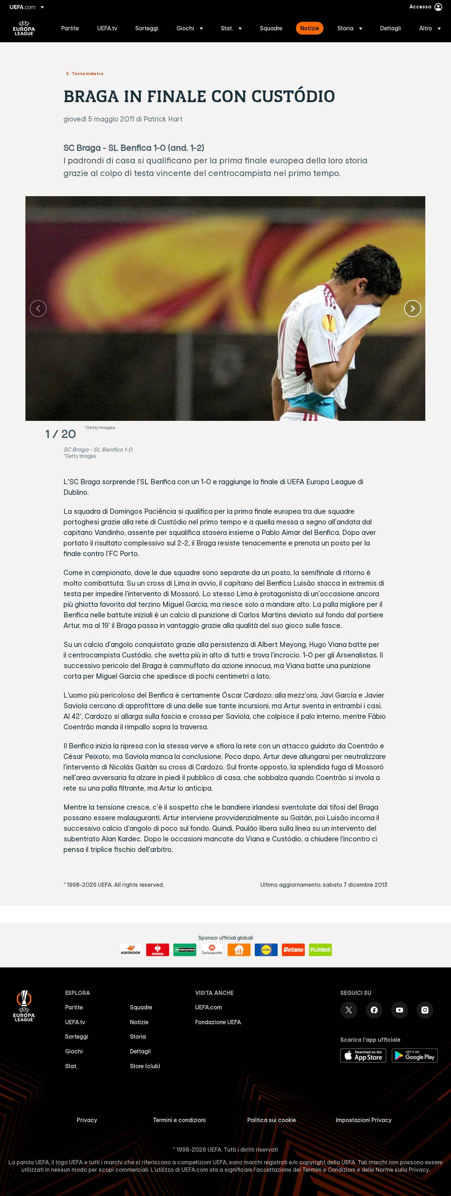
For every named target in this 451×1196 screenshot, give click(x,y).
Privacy (87, 1120)
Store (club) (145, 1066)
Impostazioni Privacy (364, 1120)
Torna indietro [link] (87, 73)
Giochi (74, 1051)
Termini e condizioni (179, 1120)
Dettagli (140, 1051)
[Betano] (293, 949)
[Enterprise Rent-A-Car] (184, 949)
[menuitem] (70, 28)
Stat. (71, 1066)
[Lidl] (266, 949)
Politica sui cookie (271, 1120)
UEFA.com (208, 1007)
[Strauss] (157, 949)
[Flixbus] (320, 949)
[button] (190, 28)
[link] (70, 28)
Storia (138, 1036)
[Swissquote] (211, 949)
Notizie (139, 1022)
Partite (74, 1007)
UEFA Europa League (24, 28)
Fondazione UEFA (218, 1022)
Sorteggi (76, 1036)
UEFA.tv (75, 1022)
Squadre (141, 1007)
